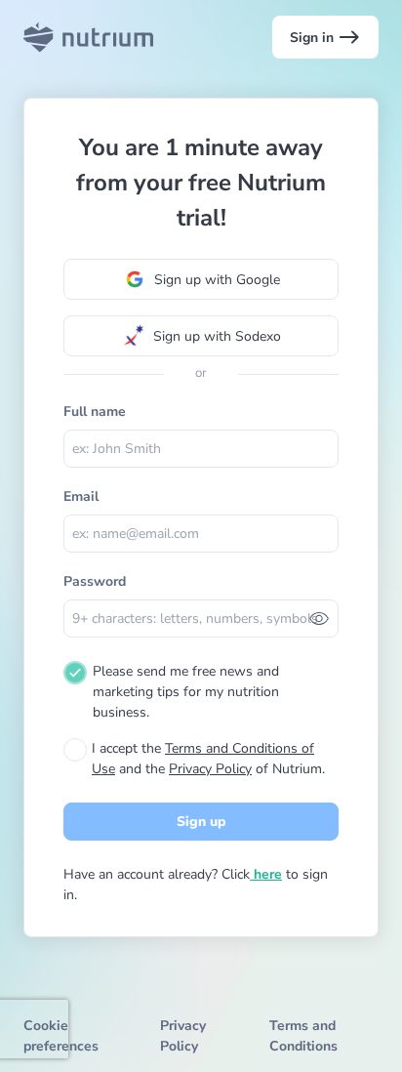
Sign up (201, 821)
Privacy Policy (210, 769)
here (266, 874)
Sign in (325, 37)
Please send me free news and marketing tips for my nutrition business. (186, 692)
